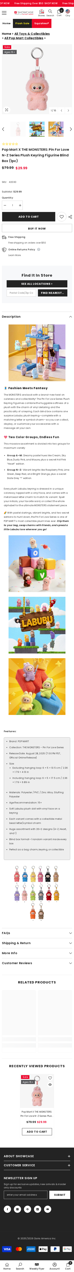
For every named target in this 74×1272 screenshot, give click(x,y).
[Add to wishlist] (61, 216)
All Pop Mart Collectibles (23, 38)
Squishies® (41, 23)
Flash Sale (22, 23)
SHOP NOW (51, 3)
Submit (59, 1195)
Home (6, 23)
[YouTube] (47, 1209)
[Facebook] (7, 1209)
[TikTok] (37, 1209)
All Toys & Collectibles (32, 34)
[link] (19, 1039)
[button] (61, 110)
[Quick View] (50, 1084)
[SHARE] (69, 216)
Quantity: (7, 197)
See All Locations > (37, 284)
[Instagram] (17, 1209)
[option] (37, 79)
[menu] (4, 13)
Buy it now (37, 228)
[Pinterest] (27, 1209)
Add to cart (28, 217)
